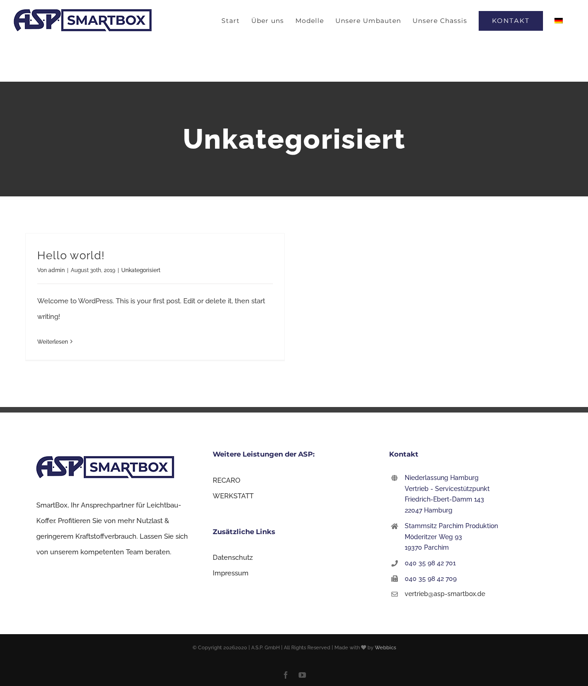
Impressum (231, 573)
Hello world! (71, 255)
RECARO (226, 480)
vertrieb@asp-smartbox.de (445, 593)
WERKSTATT (233, 496)
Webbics (385, 648)
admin (56, 270)
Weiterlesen (52, 342)
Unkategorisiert (140, 270)
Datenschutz (233, 557)
